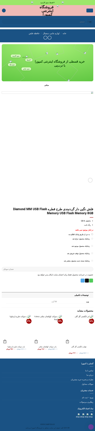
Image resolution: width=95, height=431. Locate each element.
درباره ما (90, 375)
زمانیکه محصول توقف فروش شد (78, 253)
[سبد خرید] (4, 10)
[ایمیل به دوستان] (87, 281)
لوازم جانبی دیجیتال (51, 33)
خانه (64, 33)
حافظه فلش (34, 33)
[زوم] (90, 180)
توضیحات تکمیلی (81, 295)
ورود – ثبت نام (87, 397)
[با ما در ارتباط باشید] (78, 416)
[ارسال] (4, 22)
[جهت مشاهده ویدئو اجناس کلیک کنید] (82, 416)
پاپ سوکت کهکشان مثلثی (47, 347)
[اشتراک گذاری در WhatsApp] (91, 281)
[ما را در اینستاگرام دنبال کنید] (91, 416)
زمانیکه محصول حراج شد (81, 239)
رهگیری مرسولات (86, 402)
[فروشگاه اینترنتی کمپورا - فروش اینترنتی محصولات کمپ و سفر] (47, 10)
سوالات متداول (87, 384)
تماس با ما (89, 371)
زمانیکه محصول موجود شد (81, 246)
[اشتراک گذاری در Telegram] (83, 281)
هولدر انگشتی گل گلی (78, 347)
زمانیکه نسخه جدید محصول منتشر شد (77, 261)
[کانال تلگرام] (86, 416)
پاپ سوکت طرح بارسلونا (16, 347)
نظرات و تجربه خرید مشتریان (82, 379)
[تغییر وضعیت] (91, 295)
